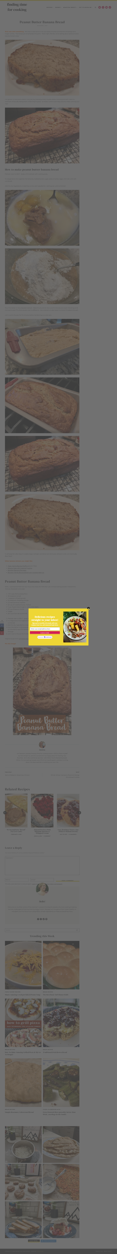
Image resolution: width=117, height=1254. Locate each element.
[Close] (88, 608)
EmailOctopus (48, 637)
